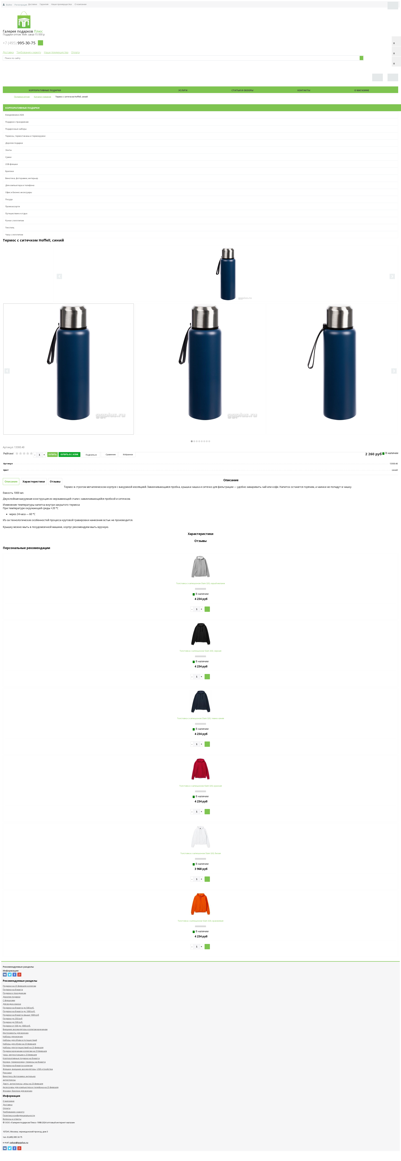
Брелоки (9, 171)
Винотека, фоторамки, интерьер (21, 178)
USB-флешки (11, 164)
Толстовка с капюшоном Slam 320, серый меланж (200, 583)
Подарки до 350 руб (12, 1018)
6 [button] (204, 441)
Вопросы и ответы (12, 1119)
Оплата (75, 52)
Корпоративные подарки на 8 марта (21, 1058)
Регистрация (21, 4)
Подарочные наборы (16, 128)
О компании (80, 4)
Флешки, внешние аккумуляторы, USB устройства (28, 1069)
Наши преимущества (61, 4)
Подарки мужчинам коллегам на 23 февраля (25, 1051)
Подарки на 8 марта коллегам (18, 1065)
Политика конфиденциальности (19, 1115)
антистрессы (9, 1079)
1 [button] (192, 441)
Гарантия (44, 4)
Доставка (32, 4)
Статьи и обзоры (242, 90)
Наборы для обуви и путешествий (20, 1040)
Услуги (182, 90)
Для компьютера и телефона (19, 185)
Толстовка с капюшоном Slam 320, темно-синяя (200, 718)
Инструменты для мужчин (16, 1032)
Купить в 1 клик (69, 454)
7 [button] (207, 441)
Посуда (9, 199)
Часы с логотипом (14, 234)
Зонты (8, 150)
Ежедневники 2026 (14, 114)
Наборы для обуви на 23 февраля (19, 1043)
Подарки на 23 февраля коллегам (19, 986)
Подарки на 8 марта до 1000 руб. (19, 1011)
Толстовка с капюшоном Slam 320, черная (200, 650)
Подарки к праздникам (17, 121)
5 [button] (202, 441)
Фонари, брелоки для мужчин (17, 1090)
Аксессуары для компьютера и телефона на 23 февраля (30, 1087)
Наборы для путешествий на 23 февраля (23, 1047)
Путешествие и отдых (16, 213)
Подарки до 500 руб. (13, 1022)
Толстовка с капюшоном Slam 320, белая (200, 853)
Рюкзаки (7, 1072)
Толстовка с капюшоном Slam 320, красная (200, 785)
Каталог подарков (120, 90)
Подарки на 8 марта (13, 989)
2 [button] (194, 441)
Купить (53, 454)
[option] (226, 286)
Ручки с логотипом (14, 220)
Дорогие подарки (14, 143)
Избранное (127, 455)
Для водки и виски (12, 1004)
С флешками (9, 1000)
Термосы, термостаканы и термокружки (25, 136)
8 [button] (209, 441)
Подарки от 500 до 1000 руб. (17, 1025)
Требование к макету (28, 52)
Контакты (303, 90)
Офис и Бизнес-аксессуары (18, 192)
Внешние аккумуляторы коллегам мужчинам (25, 1029)
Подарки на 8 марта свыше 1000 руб (21, 1014)
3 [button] (197, 441)
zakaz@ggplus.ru (19, 1142)
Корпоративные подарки (45, 90)
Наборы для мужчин (13, 1036)
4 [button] (199, 441)
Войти (9, 4)
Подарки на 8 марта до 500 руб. (18, 1007)
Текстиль (9, 227)
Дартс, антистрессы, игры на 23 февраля (23, 1083)
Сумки (8, 157)
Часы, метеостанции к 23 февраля (20, 1054)
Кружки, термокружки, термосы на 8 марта (24, 1061)
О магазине (361, 90)
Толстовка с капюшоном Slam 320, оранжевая (200, 920)
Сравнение (110, 455)
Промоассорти (12, 206)
